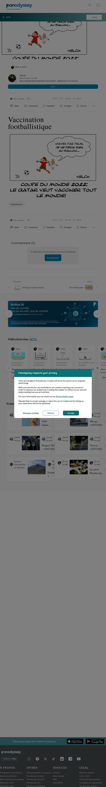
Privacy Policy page (64, 396)
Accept (71, 413)
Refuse (50, 413)
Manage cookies (31, 413)
